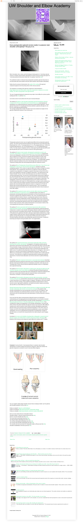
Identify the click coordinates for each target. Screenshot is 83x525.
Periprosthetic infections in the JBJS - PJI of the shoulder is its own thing (64, 77)
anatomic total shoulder (17, 434)
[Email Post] (32, 433)
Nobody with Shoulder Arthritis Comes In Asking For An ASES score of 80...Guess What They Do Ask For (63, 61)
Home (30, 439)
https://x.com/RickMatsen (24, 408)
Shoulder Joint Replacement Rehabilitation (63, 109)
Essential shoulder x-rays (60, 111)
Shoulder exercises (59, 74)
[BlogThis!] (36, 433)
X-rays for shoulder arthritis (60, 68)
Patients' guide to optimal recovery (62, 104)
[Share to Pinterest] (39, 433)
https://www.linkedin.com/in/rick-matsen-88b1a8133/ (31, 411)
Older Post (47, 439)
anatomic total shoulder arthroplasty (29, 434)
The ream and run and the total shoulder (63, 108)
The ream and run (58, 106)
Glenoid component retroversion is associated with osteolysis (31, 260)
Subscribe (63, 92)
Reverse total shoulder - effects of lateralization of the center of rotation (62, 71)
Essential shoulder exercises (61, 112)
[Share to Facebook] (38, 433)
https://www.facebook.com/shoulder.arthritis (29, 409)
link (41, 77)
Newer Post (12, 439)
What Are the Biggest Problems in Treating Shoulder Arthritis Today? (63, 66)
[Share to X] (37, 433)
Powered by (60, 96)
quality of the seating (34, 84)
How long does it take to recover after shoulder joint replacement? (62, 81)
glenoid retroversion (40, 434)
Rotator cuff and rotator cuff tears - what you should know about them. (64, 58)
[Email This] (34, 433)
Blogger (47, 516)
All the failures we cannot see (61, 50)
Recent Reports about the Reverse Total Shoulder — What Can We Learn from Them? (63, 53)
